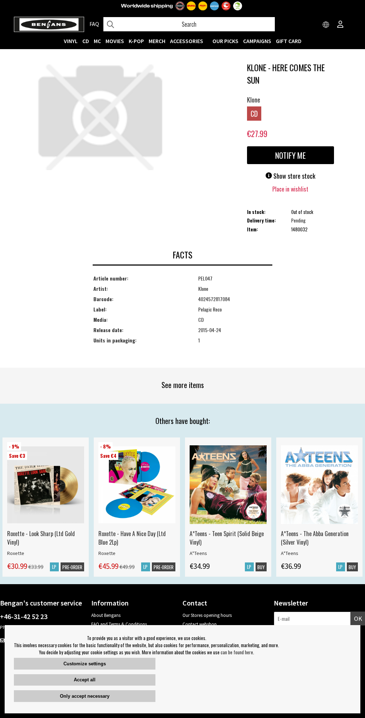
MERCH (157, 40)
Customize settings (84, 663)
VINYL (71, 40)
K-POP (136, 40)
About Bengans (105, 615)
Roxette (15, 553)
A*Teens (198, 553)
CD (85, 40)
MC (97, 40)
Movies (115, 40)
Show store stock (293, 175)
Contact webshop (199, 624)
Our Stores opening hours (207, 615)
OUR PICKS (225, 40)
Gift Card (289, 40)
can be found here (237, 652)
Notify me (290, 155)
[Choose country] (326, 25)
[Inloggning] (340, 25)
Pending (298, 220)
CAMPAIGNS (257, 40)
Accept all (85, 679)
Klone (253, 99)
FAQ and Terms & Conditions (119, 624)
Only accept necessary (84, 696)
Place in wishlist (290, 189)
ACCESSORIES (186, 40)
